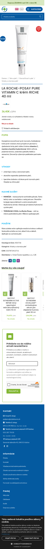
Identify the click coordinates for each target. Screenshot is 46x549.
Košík (5, 503)
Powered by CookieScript (22, 546)
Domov (4, 78)
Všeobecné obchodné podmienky (14, 466)
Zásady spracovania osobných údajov (16, 470)
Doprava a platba (9, 508)
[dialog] (22, 532)
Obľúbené (6, 499)
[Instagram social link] (7, 446)
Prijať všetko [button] (10, 538)
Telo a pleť (13, 78)
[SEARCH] (40, 16)
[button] (5, 294)
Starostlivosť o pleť (26, 78)
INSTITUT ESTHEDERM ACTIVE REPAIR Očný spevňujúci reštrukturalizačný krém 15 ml (11, 304)
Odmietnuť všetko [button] (31, 538)
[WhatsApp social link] (14, 260)
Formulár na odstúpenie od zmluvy (15, 483)
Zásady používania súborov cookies (15, 474)
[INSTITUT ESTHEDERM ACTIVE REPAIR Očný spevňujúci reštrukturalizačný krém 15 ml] (11, 285)
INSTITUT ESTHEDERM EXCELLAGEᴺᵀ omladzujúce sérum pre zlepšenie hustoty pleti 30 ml (31, 305)
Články (5, 458)
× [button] (42, 518)
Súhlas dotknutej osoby (11, 479)
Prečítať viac (6, 534)
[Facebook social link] (10, 260)
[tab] (5, 135)
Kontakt (6, 462)
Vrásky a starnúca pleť (10, 81)
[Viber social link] (18, 260)
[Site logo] (4, 9)
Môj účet (6, 495)
